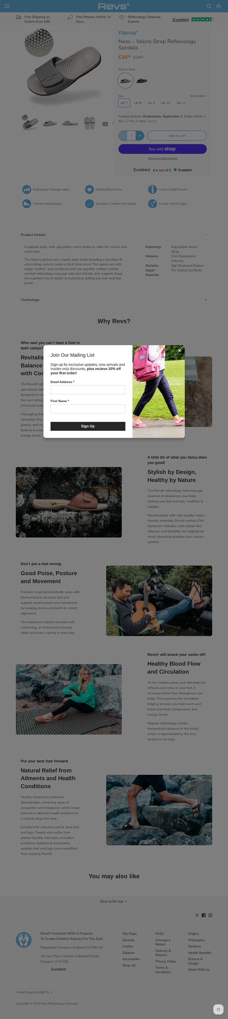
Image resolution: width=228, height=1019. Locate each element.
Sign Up (88, 426)
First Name (60, 401)
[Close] (179, 350)
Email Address (62, 382)
